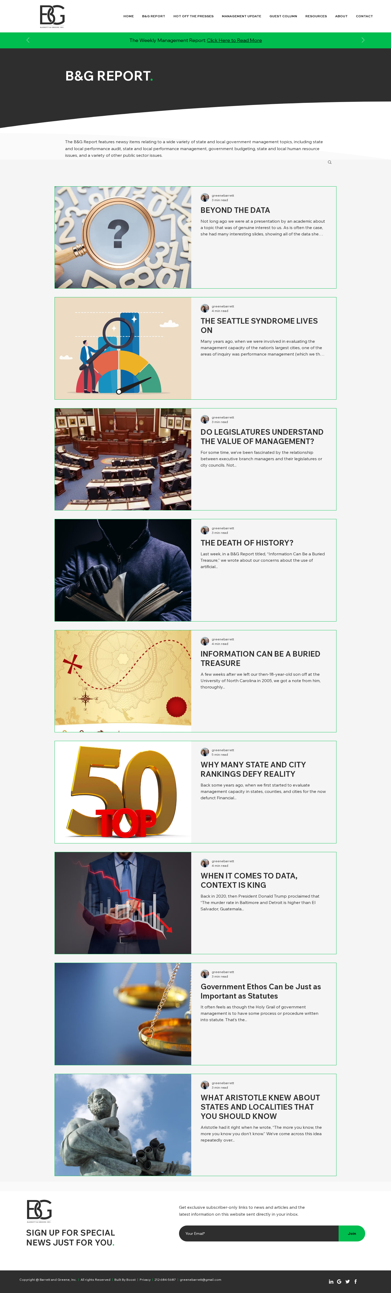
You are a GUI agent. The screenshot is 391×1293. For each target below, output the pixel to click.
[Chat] (331, 1282)
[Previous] (28, 40)
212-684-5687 (165, 1280)
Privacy (145, 1280)
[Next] (363, 40)
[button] (329, 162)
